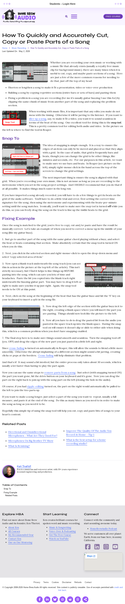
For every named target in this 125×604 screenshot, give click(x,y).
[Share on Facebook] (40, 599)
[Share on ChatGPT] (62, 599)
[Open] (74, 16)
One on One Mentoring (20, 542)
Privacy (37, 582)
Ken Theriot (24, 466)
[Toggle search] (66, 16)
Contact (88, 582)
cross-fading (16, 348)
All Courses (14, 531)
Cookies (55, 582)
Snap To (7, 488)
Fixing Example (10, 492)
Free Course (113, 16)
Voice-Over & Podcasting (62, 531)
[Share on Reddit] (70, 599)
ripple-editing (35, 386)
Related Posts (11, 495)
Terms (46, 582)
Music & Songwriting (60, 527)
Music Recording (19, 47)
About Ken (13, 527)
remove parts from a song (59, 372)
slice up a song (37, 118)
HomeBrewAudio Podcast (103, 528)
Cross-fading (46, 355)
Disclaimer (66, 582)
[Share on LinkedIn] (47, 599)
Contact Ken (14, 538)
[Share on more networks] (85, 599)
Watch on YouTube (59, 538)
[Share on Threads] (78, 599)
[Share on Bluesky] (55, 599)
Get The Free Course (60, 534)
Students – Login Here (62, 3)
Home (4, 47)
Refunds (78, 582)
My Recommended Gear (21, 534)
